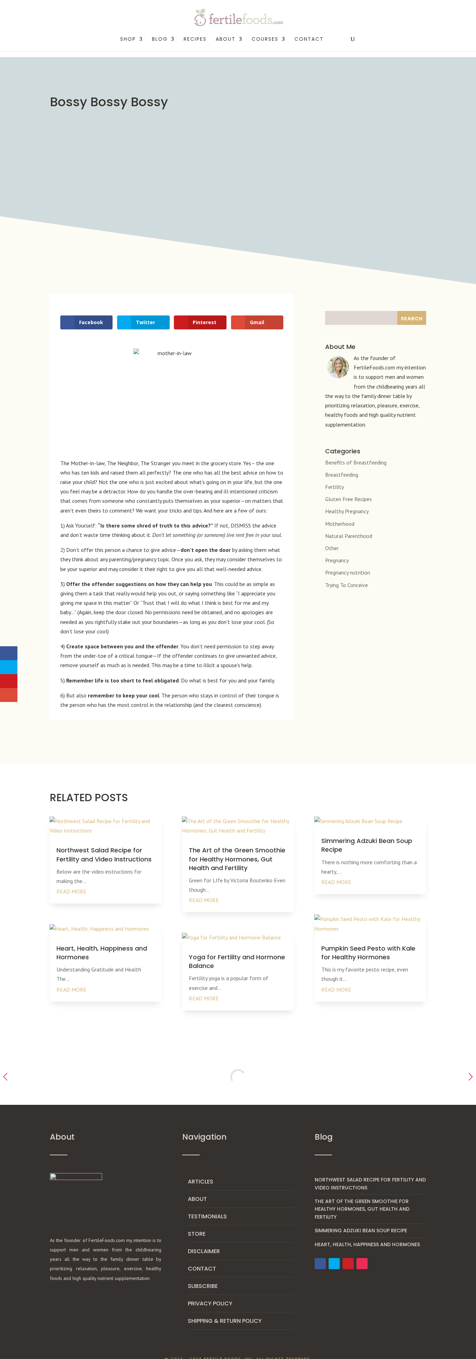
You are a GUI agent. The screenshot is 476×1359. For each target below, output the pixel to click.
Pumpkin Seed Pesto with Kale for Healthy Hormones (368, 952)
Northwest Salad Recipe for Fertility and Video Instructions (104, 854)
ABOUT (226, 39)
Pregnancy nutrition (347, 572)
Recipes (195, 39)
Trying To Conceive (346, 584)
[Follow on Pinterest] (348, 1263)
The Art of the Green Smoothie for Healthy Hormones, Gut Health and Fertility (237, 859)
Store (197, 1234)
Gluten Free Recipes (348, 498)
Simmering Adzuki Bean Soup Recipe (361, 1230)
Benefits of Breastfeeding (355, 462)
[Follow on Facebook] (320, 1263)
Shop (128, 39)
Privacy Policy (210, 1303)
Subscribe (203, 1286)
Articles (200, 1182)
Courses (265, 39)
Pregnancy (337, 560)
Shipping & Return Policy (225, 1321)
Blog (160, 39)
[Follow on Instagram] (362, 1263)
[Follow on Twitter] (334, 1263)
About (197, 1199)
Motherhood (339, 523)
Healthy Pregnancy (347, 511)
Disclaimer (204, 1251)
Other (332, 548)
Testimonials (207, 1216)
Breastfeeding (341, 474)
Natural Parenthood (348, 535)
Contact (309, 39)
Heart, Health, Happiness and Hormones (367, 1244)
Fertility (334, 486)
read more (71, 891)
